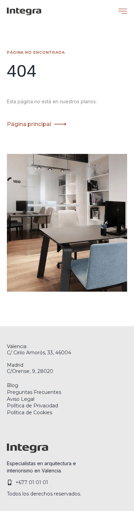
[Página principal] (60, 124)
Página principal (29, 124)
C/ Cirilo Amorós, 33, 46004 (39, 353)
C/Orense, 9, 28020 (30, 371)
